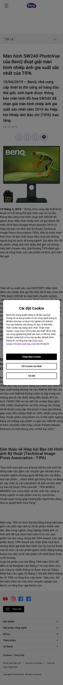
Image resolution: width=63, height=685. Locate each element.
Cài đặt (31, 376)
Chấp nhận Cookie (31, 357)
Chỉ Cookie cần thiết (31, 366)
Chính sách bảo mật (25, 344)
